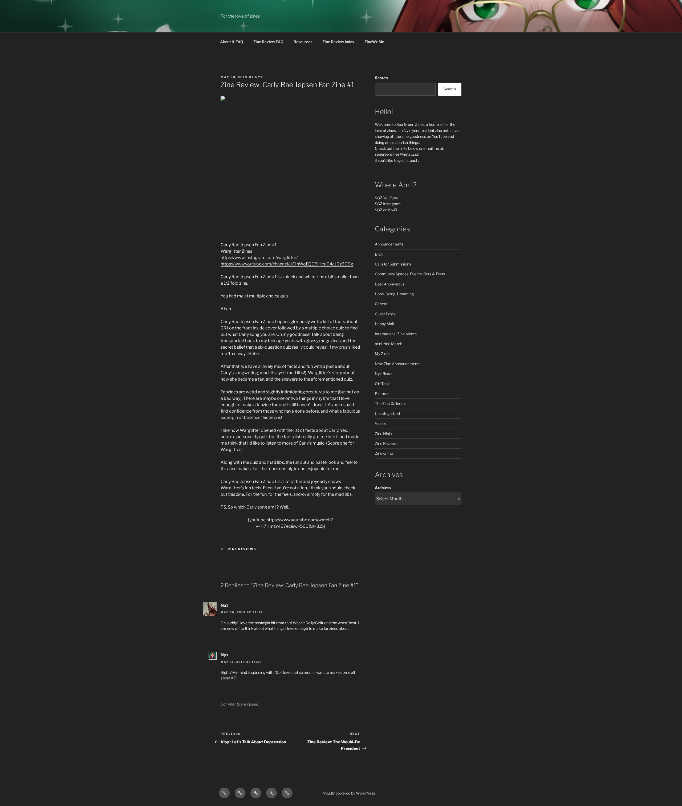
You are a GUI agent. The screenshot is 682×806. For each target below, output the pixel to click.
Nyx (259, 77)
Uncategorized (387, 413)
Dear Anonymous (389, 284)
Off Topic (383, 383)
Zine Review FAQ (268, 41)
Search (381, 77)
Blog (379, 254)
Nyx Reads (384, 373)
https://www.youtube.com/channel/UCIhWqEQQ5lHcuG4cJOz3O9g (287, 264)
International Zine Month (396, 334)
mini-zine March (388, 343)
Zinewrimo (384, 453)
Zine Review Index (338, 41)
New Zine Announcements (397, 363)
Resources (303, 41)
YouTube (390, 198)
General (381, 303)
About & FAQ (231, 41)
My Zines (382, 353)
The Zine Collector (390, 403)
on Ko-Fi (390, 210)
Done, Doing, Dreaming (394, 294)
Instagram (392, 203)
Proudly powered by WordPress (348, 793)
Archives (383, 487)
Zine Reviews (242, 549)
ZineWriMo (374, 41)
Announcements (389, 244)
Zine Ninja (383, 433)
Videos (381, 423)
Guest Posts (385, 314)
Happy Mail (384, 323)
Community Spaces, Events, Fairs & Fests (410, 274)
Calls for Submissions (393, 264)
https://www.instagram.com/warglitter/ (259, 257)
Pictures (382, 393)
